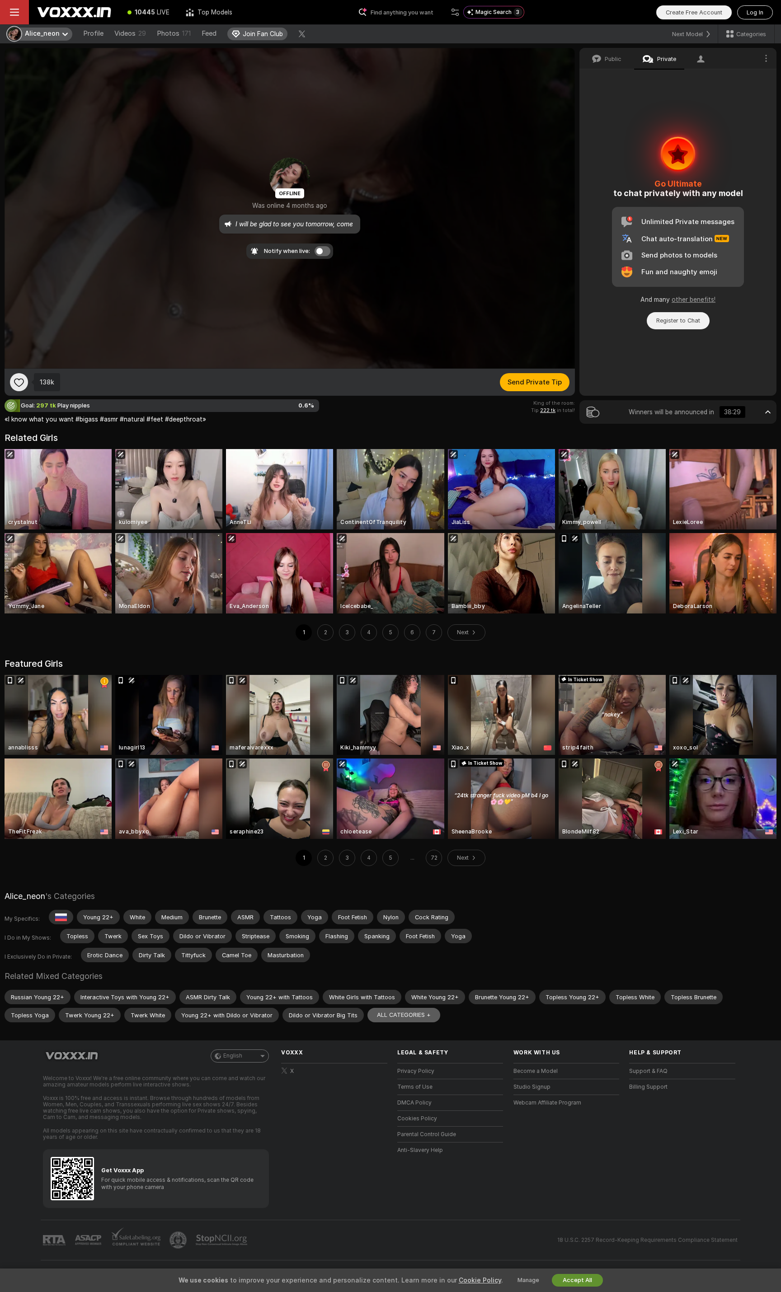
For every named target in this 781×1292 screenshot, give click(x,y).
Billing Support (648, 1087)
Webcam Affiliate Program (547, 1103)
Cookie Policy (480, 1280)
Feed (209, 33)
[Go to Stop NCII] (222, 1240)
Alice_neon (25, 896)
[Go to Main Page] (74, 12)
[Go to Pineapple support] (178, 1240)
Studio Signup (531, 1087)
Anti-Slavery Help (420, 1150)
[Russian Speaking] (61, 917)
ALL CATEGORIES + (404, 1014)
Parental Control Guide (426, 1134)
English (232, 1056)
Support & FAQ (648, 1071)
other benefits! (693, 299)
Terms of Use (415, 1087)
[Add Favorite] (19, 382)
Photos (174, 33)
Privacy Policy (415, 1071)
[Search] (455, 12)
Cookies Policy (417, 1118)
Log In (755, 12)
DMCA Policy (414, 1103)
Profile (93, 33)
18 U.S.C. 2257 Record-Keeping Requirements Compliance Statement (647, 1240)
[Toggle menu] (14, 12)
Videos (130, 33)
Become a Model (535, 1071)
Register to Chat (678, 320)
